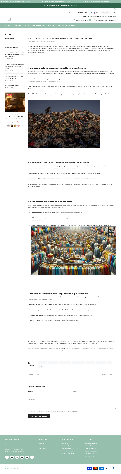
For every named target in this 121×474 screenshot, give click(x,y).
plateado (8, 125)
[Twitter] (32, 457)
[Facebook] (7, 457)
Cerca (115, 5)
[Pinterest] (17, 457)
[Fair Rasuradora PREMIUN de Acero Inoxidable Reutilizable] (15, 102)
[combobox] (107, 12)
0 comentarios (50, 41)
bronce (18, 125)
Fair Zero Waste (15, 115)
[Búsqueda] (108, 12)
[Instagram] (12, 457)
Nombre (30, 391)
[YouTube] (27, 457)
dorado (15, 125)
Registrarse (112, 20)
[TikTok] (22, 457)
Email (74, 391)
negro (11, 125)
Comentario (31, 399)
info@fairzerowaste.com (16, 451)
